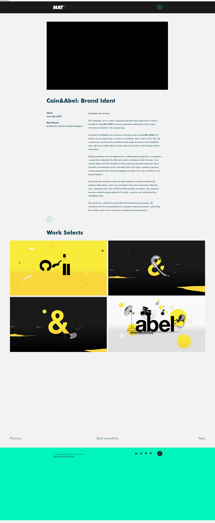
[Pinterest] (150, 453)
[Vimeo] (146, 453)
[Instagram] (141, 453)
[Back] (49, 219)
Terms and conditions (68, 456)
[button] (159, 7)
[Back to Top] (159, 453)
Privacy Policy (57, 456)
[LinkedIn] (136, 453)
